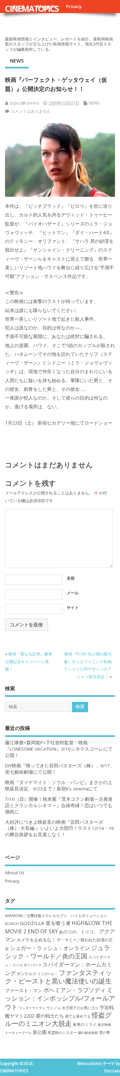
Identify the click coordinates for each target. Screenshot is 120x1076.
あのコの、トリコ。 (78, 932)
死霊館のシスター (62, 1032)
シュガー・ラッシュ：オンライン (50, 948)
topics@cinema (24, 103)
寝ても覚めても (78, 1016)
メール (73, 593)
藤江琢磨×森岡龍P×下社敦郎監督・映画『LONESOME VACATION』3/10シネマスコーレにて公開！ (59, 749)
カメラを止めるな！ (36, 940)
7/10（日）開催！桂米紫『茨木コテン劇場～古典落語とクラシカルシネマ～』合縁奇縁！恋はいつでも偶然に (59, 805)
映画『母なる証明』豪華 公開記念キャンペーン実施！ (28, 661)
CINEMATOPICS (32, 8)
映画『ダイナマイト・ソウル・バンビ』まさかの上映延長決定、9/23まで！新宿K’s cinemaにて (58, 785)
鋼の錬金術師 (88, 1032)
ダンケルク (27, 973)
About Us (14, 873)
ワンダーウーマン (32, 1008)
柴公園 (40, 1032)
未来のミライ (85, 1024)
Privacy (74, 6)
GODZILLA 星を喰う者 (45, 923)
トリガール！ (48, 973)
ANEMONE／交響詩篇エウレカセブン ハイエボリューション (56, 915)
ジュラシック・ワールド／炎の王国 (57, 951)
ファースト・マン (23, 990)
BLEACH (12, 923)
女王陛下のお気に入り (80, 1008)
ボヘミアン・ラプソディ (74, 990)
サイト (73, 607)
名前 (71, 578)
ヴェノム (53, 1008)
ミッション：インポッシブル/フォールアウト (60, 998)
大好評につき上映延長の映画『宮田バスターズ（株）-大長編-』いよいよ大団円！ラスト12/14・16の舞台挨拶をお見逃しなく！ (59, 828)
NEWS (17, 60)
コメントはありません (31, 111)
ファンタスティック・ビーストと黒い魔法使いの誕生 (58, 976)
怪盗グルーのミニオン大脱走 (58, 1019)
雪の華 (104, 1032)
